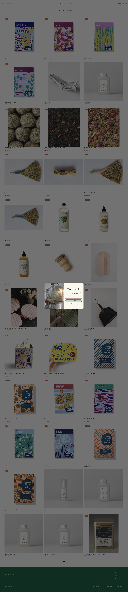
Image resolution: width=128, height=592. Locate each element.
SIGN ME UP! (73, 300)
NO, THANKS (73, 303)
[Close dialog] (82, 284)
